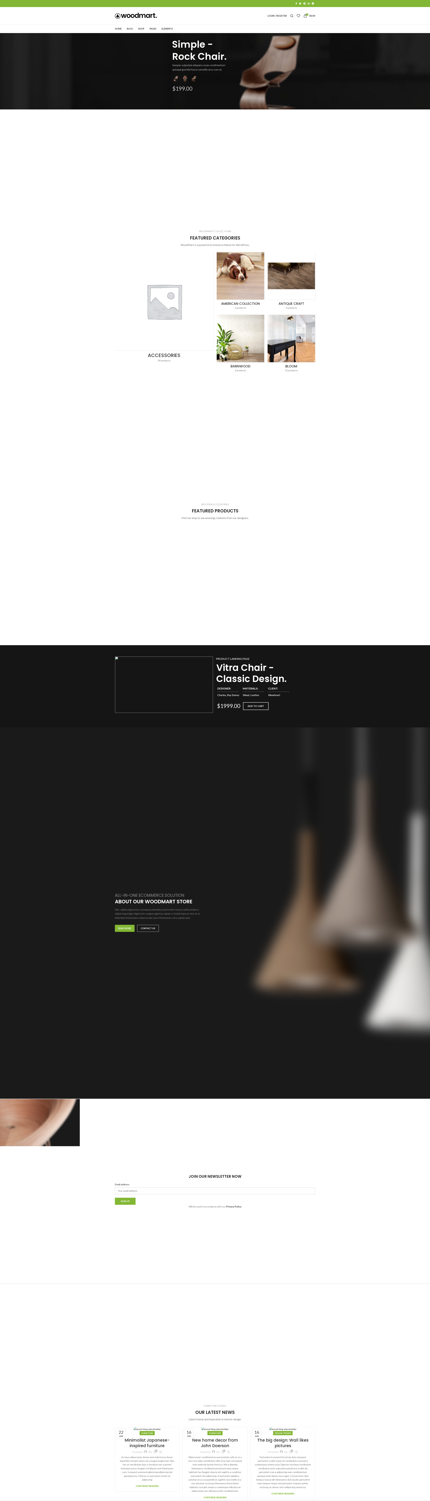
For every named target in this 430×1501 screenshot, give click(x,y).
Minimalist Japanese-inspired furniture (147, 1443)
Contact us (148, 928)
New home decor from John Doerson (215, 1443)
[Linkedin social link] (309, 3)
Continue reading (147, 1486)
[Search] (292, 15)
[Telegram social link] (313, 3)
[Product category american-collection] (240, 281)
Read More (124, 928)
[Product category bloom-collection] (291, 344)
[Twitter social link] (300, 3)
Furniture (147, 1433)
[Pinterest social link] (304, 3)
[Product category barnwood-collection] (240, 344)
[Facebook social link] (296, 3)
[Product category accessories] (164, 308)
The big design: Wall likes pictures (283, 1443)
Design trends (283, 1433)
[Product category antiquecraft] (291, 281)
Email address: (122, 1184)
